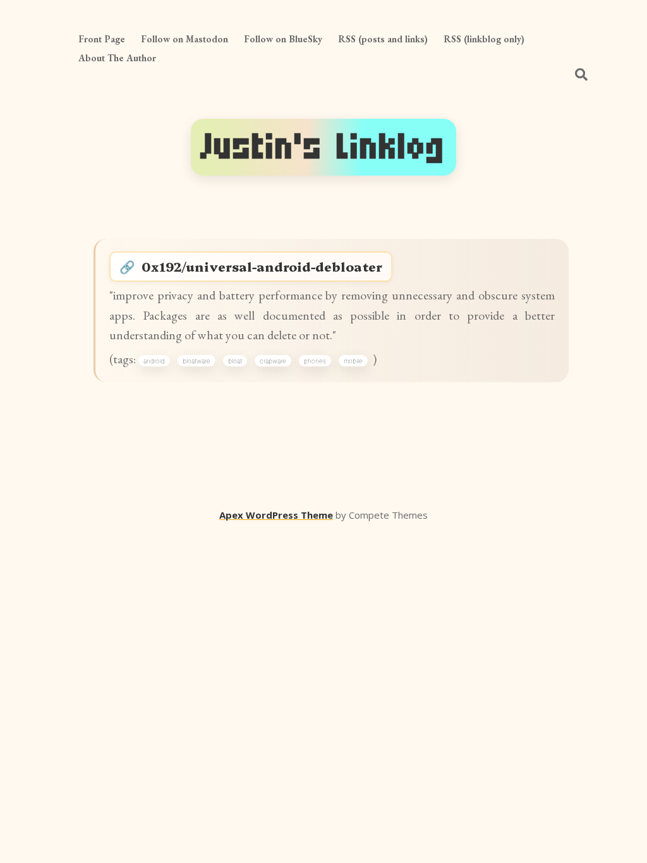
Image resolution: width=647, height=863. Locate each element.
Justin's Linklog (323, 146)
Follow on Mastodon (184, 39)
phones (315, 361)
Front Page (101, 39)
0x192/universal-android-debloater (262, 266)
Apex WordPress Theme (276, 515)
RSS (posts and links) (383, 39)
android (154, 361)
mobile (353, 361)
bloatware (196, 361)
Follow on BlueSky (283, 39)
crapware (273, 361)
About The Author (117, 58)
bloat (235, 361)
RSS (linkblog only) (484, 39)
